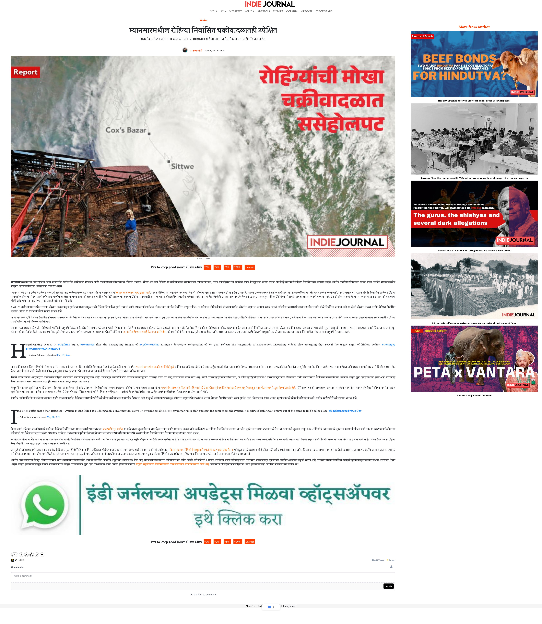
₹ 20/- (217, 267)
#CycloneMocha (149, 344)
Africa (249, 11)
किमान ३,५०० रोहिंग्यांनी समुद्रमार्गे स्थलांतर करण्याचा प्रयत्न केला (201, 450)
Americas (263, 11)
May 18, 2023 (53, 417)
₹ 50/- (227, 267)
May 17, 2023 (63, 354)
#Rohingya (388, 344)
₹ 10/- (207, 267)
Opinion (306, 11)
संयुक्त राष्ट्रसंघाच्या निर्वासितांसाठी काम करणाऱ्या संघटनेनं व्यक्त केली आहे (172, 464)
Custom (249, 267)
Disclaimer (262, 606)
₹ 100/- (238, 267)
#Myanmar (87, 344)
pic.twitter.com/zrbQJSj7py (345, 411)
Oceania (292, 11)
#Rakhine (64, 344)
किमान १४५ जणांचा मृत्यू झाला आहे (132, 292)
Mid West (235, 11)
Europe (278, 11)
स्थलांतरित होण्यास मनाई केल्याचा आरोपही (144, 332)
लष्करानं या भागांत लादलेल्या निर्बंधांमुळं (154, 367)
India (213, 11)
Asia (223, 11)
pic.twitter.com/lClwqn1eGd (43, 348)
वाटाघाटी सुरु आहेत (113, 429)
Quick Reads (323, 11)
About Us (250, 606)
